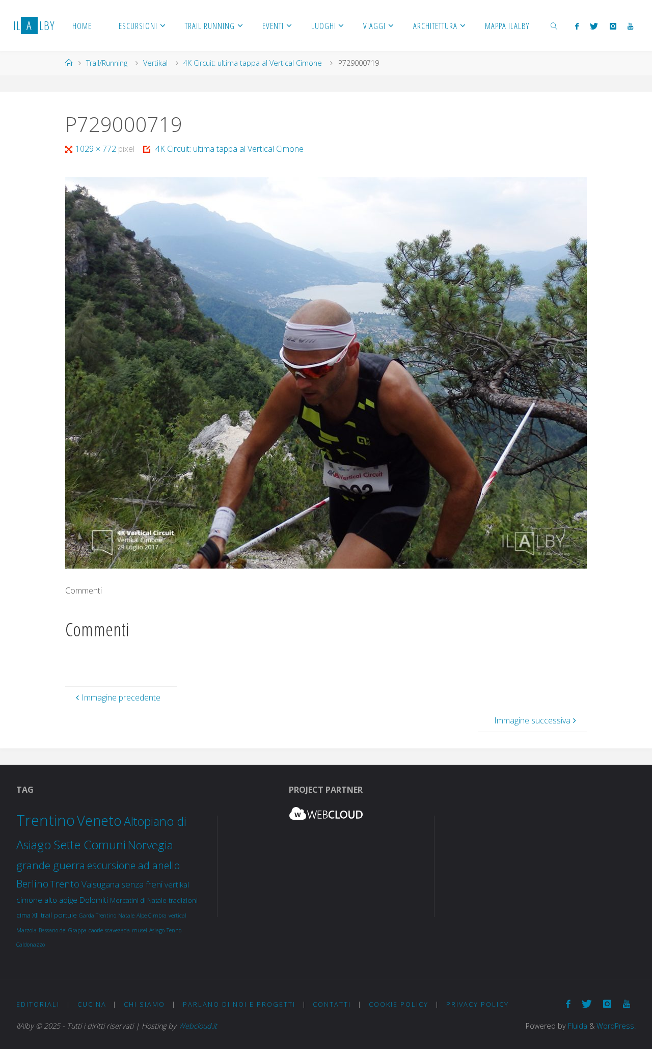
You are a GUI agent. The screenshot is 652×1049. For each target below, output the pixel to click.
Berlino (32, 884)
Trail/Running (106, 63)
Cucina (91, 1004)
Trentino (45, 820)
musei (139, 930)
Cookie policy (398, 1004)
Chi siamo (144, 1004)
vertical (177, 915)
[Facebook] (576, 26)
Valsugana (100, 884)
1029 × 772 (96, 148)
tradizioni (183, 900)
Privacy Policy (477, 1004)
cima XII (27, 915)
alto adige (60, 900)
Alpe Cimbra (152, 915)
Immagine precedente (121, 697)
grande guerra (50, 865)
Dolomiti (93, 900)
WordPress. (616, 1026)
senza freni (141, 884)
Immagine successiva (532, 720)
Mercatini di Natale (138, 900)
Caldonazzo (30, 944)
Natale (126, 915)
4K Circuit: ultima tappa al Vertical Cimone (252, 63)
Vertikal (155, 63)
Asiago (157, 930)
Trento (64, 883)
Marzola (26, 930)
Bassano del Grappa (63, 930)
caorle (96, 930)
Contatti (332, 1004)
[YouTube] (630, 26)
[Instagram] (613, 26)
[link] (554, 25)
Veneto (99, 820)
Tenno (174, 930)
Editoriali (38, 1004)
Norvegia (150, 845)
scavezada (117, 930)
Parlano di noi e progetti (239, 1004)
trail (46, 915)
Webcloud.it (197, 1026)
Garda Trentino (97, 915)
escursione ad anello (133, 865)
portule (65, 915)
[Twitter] (594, 26)
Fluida (576, 1026)
